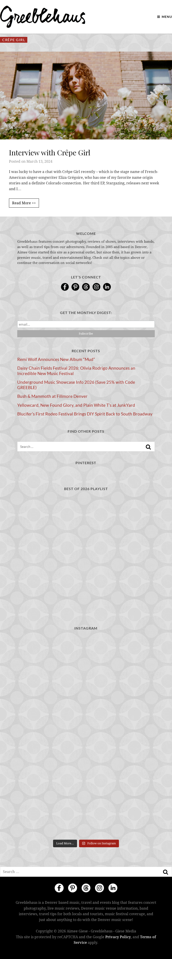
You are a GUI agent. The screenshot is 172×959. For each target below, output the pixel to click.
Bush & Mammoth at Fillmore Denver (52, 396)
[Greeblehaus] (42, 17)
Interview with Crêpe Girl (49, 152)
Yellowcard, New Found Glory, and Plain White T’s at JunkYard (76, 405)
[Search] (148, 447)
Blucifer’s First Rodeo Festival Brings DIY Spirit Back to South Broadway (85, 413)
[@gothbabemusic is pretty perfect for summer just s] (51, 655)
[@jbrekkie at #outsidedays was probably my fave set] (51, 696)
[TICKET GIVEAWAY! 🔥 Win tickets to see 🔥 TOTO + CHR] (121, 655)
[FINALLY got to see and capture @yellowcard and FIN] (51, 777)
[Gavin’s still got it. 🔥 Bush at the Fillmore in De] (121, 736)
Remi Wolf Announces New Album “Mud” (56, 359)
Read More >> (24, 203)
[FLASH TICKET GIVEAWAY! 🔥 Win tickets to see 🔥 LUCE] (51, 736)
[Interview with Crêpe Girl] (86, 95)
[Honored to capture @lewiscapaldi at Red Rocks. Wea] (121, 777)
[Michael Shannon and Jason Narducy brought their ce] (121, 696)
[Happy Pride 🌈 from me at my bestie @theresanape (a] (51, 817)
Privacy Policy (118, 937)
